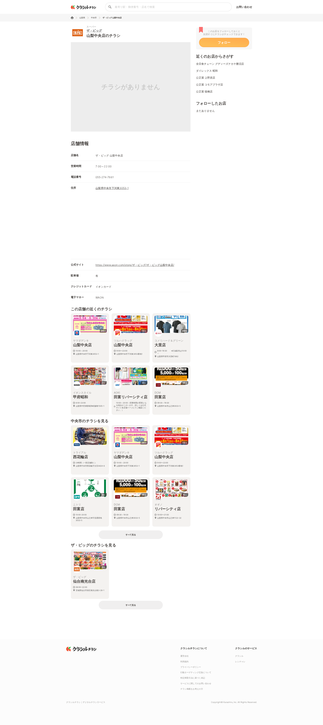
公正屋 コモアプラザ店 (209, 84)
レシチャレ (240, 661)
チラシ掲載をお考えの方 (191, 689)
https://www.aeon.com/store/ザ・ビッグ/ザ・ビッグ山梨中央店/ (135, 264)
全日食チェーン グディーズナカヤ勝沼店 (220, 63)
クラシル (239, 656)
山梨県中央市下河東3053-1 (112, 188)
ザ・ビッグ (94, 30)
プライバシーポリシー (190, 667)
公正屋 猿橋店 (204, 91)
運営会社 (184, 656)
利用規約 (184, 661)
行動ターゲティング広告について (195, 672)
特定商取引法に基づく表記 (192, 678)
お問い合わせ (244, 6)
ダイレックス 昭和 (207, 70)
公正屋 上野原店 (205, 77)
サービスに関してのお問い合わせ (195, 683)
